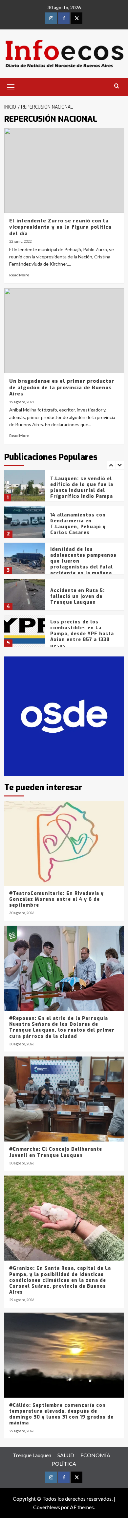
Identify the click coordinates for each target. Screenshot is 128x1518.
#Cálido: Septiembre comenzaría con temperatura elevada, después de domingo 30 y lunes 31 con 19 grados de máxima (61, 1414)
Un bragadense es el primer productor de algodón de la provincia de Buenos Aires (61, 387)
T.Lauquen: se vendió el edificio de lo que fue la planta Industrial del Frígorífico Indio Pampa (81, 488)
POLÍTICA (64, 1463)
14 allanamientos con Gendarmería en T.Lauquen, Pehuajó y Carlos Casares (78, 524)
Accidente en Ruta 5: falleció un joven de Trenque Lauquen (77, 596)
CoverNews (46, 1507)
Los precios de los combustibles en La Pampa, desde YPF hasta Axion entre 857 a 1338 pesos (82, 634)
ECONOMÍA (95, 1455)
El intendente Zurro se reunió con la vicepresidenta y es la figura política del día (60, 227)
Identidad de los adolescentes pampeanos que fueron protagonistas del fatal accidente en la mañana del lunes (83, 564)
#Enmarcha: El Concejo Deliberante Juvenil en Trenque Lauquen (55, 1152)
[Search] (117, 86)
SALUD (65, 1455)
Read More (19, 274)
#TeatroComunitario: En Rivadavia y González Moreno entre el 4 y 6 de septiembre (56, 899)
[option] (64, 488)
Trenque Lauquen (32, 1455)
